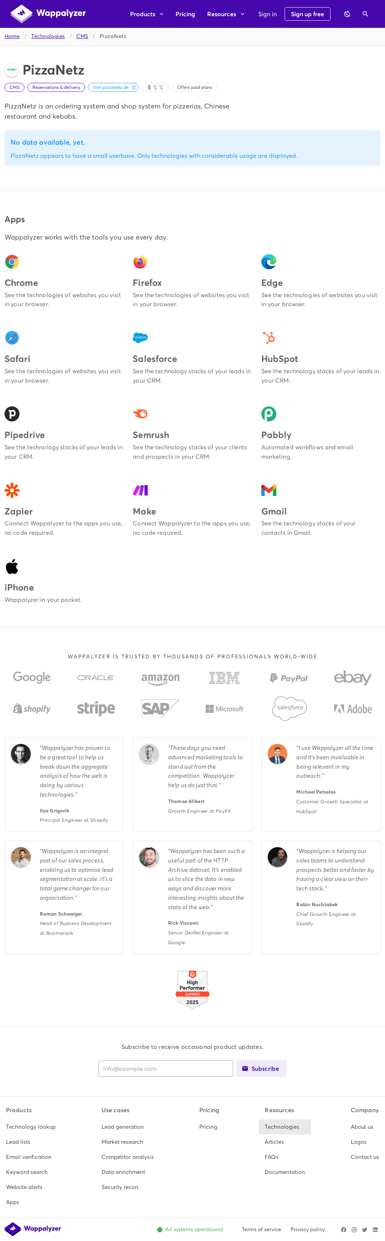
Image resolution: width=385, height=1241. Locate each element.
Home (12, 36)
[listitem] (31, 1126)
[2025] (192, 1010)
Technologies (48, 36)
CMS (82, 36)
